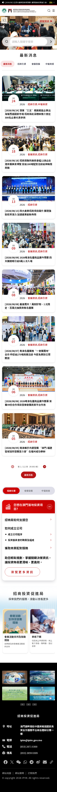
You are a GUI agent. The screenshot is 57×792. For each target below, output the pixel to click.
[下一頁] (44, 466)
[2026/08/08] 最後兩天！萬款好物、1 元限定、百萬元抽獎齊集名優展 (26, 2)
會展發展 (36, 63)
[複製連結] (51, 762)
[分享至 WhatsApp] (25, 762)
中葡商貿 (49, 63)
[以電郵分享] (45, 762)
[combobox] (29, 41)
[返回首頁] (7, 10)
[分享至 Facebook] (6, 762)
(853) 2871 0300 (28, 746)
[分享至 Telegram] (32, 762)
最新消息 (7, 63)
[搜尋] (49, 10)
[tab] (11, 491)
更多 (50, 2)
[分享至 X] (12, 762)
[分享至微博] (38, 762)
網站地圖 (6, 773)
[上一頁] (12, 466)
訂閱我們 (32, 773)
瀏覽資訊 (46, 21)
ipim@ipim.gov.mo (31, 740)
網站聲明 (19, 773)
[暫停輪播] (28, 704)
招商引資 (21, 63)
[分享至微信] (18, 762)
